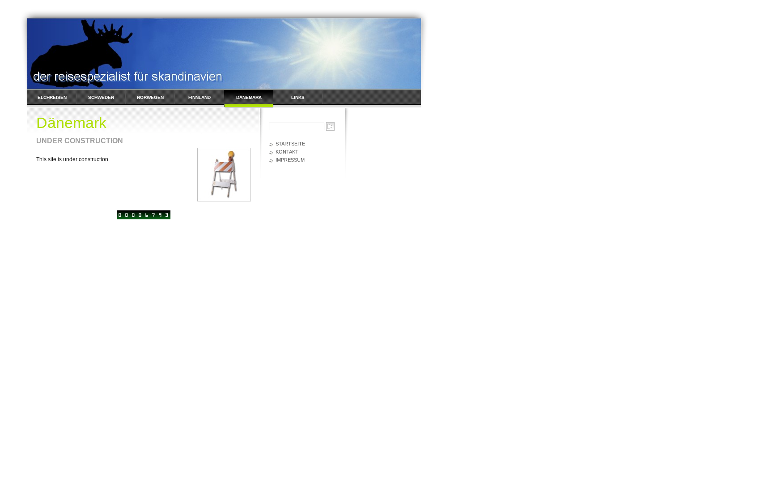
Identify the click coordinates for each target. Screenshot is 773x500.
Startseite (290, 143)
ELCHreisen (52, 97)
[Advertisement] (385, 242)
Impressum (290, 159)
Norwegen (150, 97)
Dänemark (249, 97)
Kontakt (287, 151)
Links (298, 97)
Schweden (101, 97)
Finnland (199, 97)
